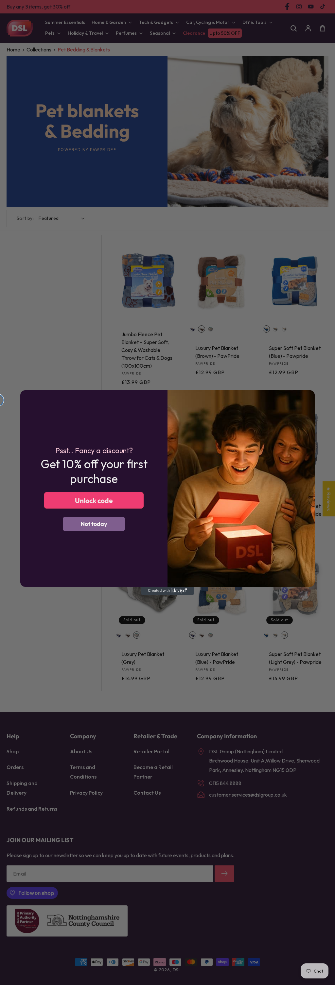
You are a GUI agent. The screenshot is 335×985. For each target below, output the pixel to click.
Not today (93, 524)
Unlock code (94, 500)
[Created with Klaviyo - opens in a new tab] (167, 591)
